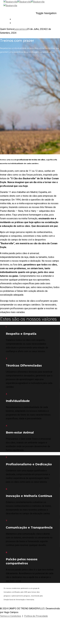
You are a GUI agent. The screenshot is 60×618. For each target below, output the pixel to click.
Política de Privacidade (36, 616)
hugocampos (20, 29)
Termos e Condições (10, 616)
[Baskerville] (17, 1)
